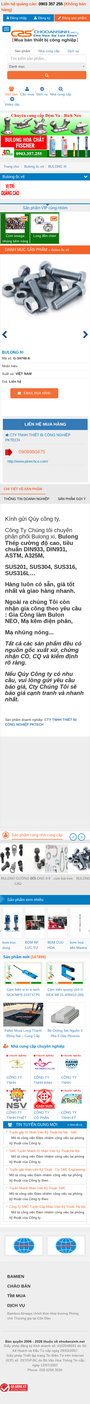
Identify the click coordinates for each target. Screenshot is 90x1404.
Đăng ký (44, 18)
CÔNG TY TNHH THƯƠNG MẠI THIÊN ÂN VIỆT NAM (15, 1080)
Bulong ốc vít (34, 166)
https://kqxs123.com (68, 1377)
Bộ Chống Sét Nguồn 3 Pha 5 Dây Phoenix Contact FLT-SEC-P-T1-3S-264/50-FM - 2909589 (65, 1034)
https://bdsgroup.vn (38, 1377)
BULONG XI (57, 166)
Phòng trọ (13, 1377)
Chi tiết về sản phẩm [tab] (23, 489)
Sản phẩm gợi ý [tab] (72, 499)
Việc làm (11, 94)
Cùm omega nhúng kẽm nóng (15, 238)
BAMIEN (15, 1276)
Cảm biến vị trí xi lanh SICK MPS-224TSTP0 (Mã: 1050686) (23, 992)
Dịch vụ (42, 94)
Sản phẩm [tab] (22, 51)
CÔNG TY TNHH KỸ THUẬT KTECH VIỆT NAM (71, 1115)
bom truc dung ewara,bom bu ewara (10, 945)
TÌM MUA (16, 1295)
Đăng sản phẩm (74, 18)
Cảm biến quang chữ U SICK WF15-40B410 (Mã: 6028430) (65, 992)
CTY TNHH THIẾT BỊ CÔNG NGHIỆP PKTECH (37, 437)
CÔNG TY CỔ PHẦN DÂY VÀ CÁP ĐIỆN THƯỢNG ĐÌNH (44, 1115)
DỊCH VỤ (16, 1305)
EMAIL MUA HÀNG (36, 393)
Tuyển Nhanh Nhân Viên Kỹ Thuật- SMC (37, 1188)
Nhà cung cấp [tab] (49, 51)
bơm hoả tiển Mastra (78, 945)
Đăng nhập (18, 18)
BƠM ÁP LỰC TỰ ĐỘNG (31, 945)
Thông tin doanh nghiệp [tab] (26, 499)
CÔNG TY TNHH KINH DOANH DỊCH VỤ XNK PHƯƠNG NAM (43, 1080)
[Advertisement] (45, 782)
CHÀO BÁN (18, 1286)
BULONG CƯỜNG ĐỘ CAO (18, 881)
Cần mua (27, 94)
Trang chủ (11, 166)
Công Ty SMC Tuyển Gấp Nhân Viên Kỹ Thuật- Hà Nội (47, 1207)
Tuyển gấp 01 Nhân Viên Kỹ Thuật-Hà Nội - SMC (43, 1132)
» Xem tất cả (74, 1124)
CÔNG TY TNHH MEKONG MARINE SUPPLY (69, 1080)
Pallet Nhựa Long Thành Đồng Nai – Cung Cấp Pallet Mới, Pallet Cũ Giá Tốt (23, 1034)
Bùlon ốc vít (60, 250)
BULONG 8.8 (40, 878)
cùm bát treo (63, 878)
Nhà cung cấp (60, 94)
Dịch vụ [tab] (73, 51)
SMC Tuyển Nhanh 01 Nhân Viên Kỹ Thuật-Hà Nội (44, 1151)
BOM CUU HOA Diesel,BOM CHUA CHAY (57, 945)
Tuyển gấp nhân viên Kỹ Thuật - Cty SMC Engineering (47, 1169)
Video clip (12, 104)
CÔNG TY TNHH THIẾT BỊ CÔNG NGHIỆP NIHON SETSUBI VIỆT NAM (16, 1115)
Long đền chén (44, 236)
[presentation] (73, 837)
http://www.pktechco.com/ (27, 461)
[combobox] (46, 66)
